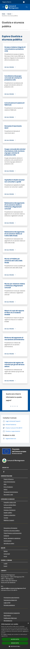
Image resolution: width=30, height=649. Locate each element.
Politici (5, 489)
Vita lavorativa (8, 507)
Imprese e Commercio (9, 510)
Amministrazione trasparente (12, 613)
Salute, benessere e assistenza (12, 538)
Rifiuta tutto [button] (15, 643)
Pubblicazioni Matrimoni (10, 618)
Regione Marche (6, 2)
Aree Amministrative (9, 482)
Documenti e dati (8, 494)
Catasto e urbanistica (9, 515)
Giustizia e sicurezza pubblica (12, 531)
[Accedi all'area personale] (23, 2)
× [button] (28, 623)
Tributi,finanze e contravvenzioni (13, 533)
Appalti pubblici (8, 513)
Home (3, 14)
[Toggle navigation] (3, 7)
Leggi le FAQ (7, 603)
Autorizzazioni (7, 541)
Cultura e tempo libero (10, 505)
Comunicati (7, 554)
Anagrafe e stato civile (10, 502)
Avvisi (5, 556)
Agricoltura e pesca (9, 543)
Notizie (6, 551)
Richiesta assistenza (9, 605)
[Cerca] (27, 7)
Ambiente (6, 536)
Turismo (6, 518)
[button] (15, 646)
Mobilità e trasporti (9, 520)
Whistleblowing (8, 621)
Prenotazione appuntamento (11, 597)
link (6, 636)
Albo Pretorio (7, 615)
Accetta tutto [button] (15, 639)
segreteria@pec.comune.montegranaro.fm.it (13, 588)
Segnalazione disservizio (10, 600)
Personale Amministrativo (11, 492)
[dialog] (15, 635)
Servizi (9, 14)
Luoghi (5, 563)
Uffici (5, 484)
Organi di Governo (9, 479)
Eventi (5, 566)
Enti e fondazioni (8, 487)
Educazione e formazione (10, 528)
